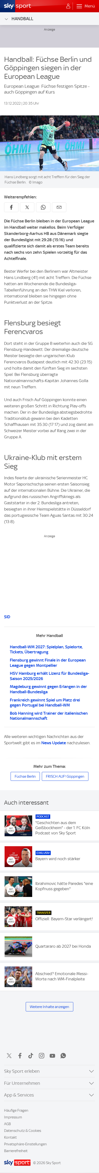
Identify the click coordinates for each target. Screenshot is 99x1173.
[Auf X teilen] (27, 207)
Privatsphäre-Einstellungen (25, 1144)
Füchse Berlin (25, 776)
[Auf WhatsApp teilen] (43, 207)
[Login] (68, 6)
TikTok (31, 1055)
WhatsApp (63, 1055)
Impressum (13, 1117)
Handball (22, 18)
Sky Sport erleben (22, 1071)
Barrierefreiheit (16, 1151)
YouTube (52, 1055)
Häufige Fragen (16, 1110)
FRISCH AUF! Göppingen (65, 776)
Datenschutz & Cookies (22, 1131)
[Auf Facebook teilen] (11, 207)
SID (7, 616)
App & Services (19, 1095)
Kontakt (10, 1137)
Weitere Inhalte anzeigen (49, 1007)
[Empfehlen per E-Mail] (59, 207)
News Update (53, 742)
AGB (7, 1124)
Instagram (42, 1055)
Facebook (20, 1055)
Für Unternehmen (22, 1083)
